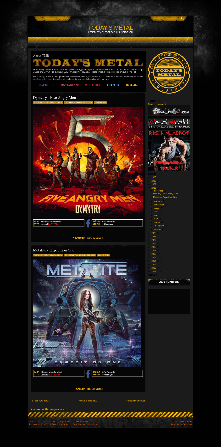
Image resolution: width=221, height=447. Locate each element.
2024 (153, 184)
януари (157, 229)
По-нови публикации (40, 401)
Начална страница (88, 401)
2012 (153, 268)
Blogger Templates (74, 424)
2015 (153, 257)
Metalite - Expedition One (53, 250)
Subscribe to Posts (183, 421)
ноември (158, 201)
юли (156, 211)
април (157, 222)
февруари (159, 225)
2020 (153, 240)
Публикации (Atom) (54, 409)
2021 (153, 236)
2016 (153, 254)
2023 (153, 188)
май (156, 218)
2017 (153, 250)
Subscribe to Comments (181, 424)
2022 (153, 233)
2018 (153, 247)
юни (156, 215)
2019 (153, 243)
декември (158, 191)
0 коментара (100, 102)
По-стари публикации (135, 401)
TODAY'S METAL (110, 27)
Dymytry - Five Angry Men (54, 97)
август (157, 208)
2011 (153, 271)
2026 (153, 177)
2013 (153, 264)
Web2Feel (45, 424)
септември (159, 204)
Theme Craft (91, 424)
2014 (153, 261)
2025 (153, 181)
